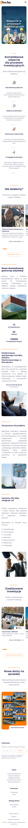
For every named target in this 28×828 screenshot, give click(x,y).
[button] (25, 2)
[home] (6, 2)
